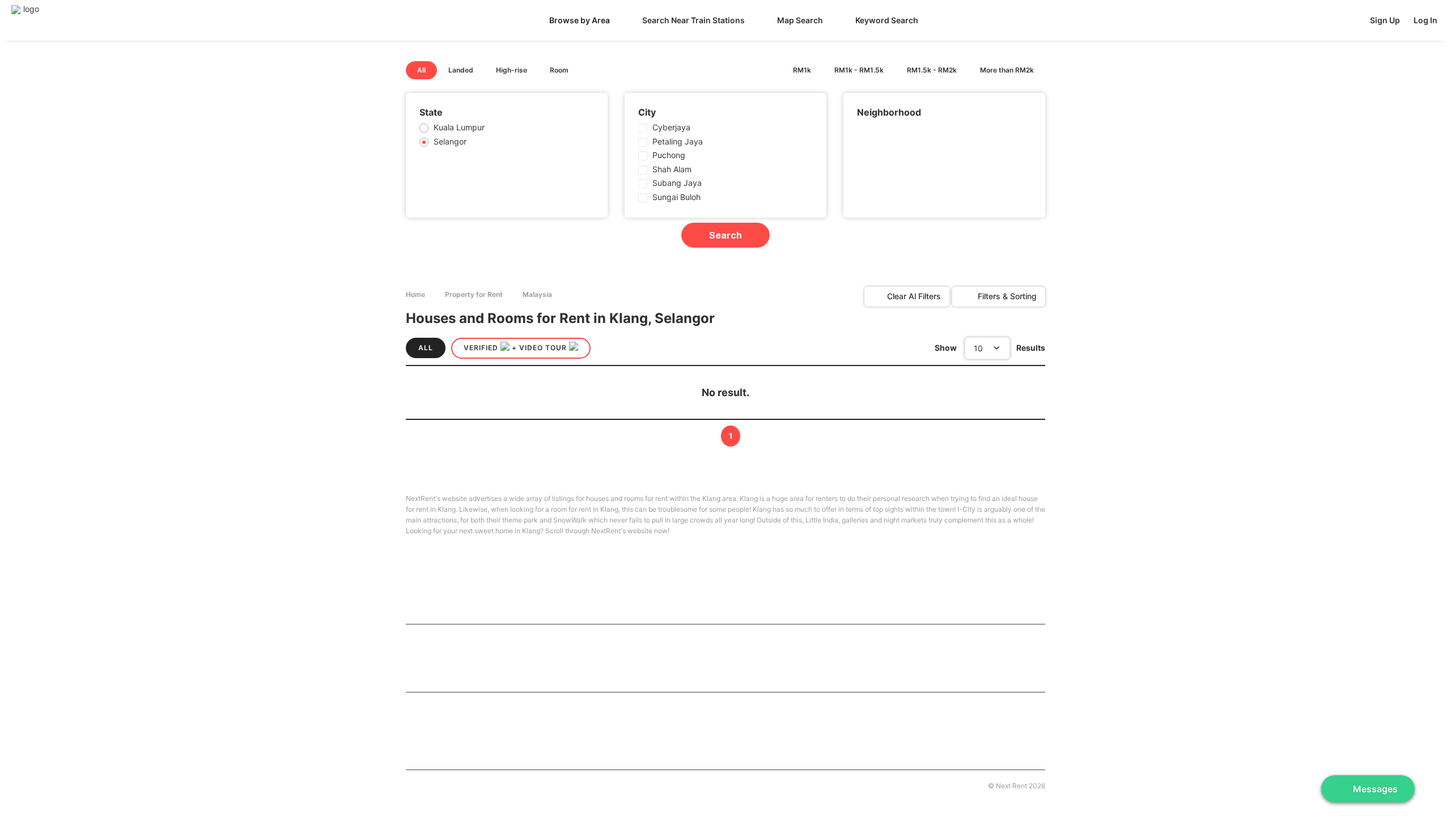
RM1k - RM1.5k (859, 70)
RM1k (802, 70)
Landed (460, 70)
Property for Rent (474, 294)
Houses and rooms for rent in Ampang (687, 657)
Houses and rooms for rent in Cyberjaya (690, 725)
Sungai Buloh (676, 197)
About (415, 784)
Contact (445, 784)
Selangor (450, 141)
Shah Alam (671, 169)
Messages (1375, 788)
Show (946, 347)
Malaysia (537, 294)
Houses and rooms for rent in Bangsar (897, 657)
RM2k (1007, 70)
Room (559, 70)
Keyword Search (886, 20)
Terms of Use (583, 784)
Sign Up (1385, 20)
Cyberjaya (671, 127)
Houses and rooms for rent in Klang (471, 742)
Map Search (800, 20)
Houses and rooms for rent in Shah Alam (691, 742)
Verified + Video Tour (516, 347)
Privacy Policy (635, 784)
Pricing (477, 784)
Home (415, 294)
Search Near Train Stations (693, 20)
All (421, 70)
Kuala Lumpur (459, 127)
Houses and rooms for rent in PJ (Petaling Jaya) (494, 725)
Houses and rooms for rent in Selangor (480, 707)
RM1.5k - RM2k (932, 70)
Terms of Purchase (525, 784)
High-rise (511, 70)
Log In (1425, 20)
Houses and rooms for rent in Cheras (473, 657)
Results (1030, 347)
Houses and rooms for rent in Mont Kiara (480, 674)
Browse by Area (579, 20)
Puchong (668, 155)
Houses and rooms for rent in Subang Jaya (907, 725)
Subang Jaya (677, 183)
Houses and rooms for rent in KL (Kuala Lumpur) (499, 639)
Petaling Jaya (677, 141)
